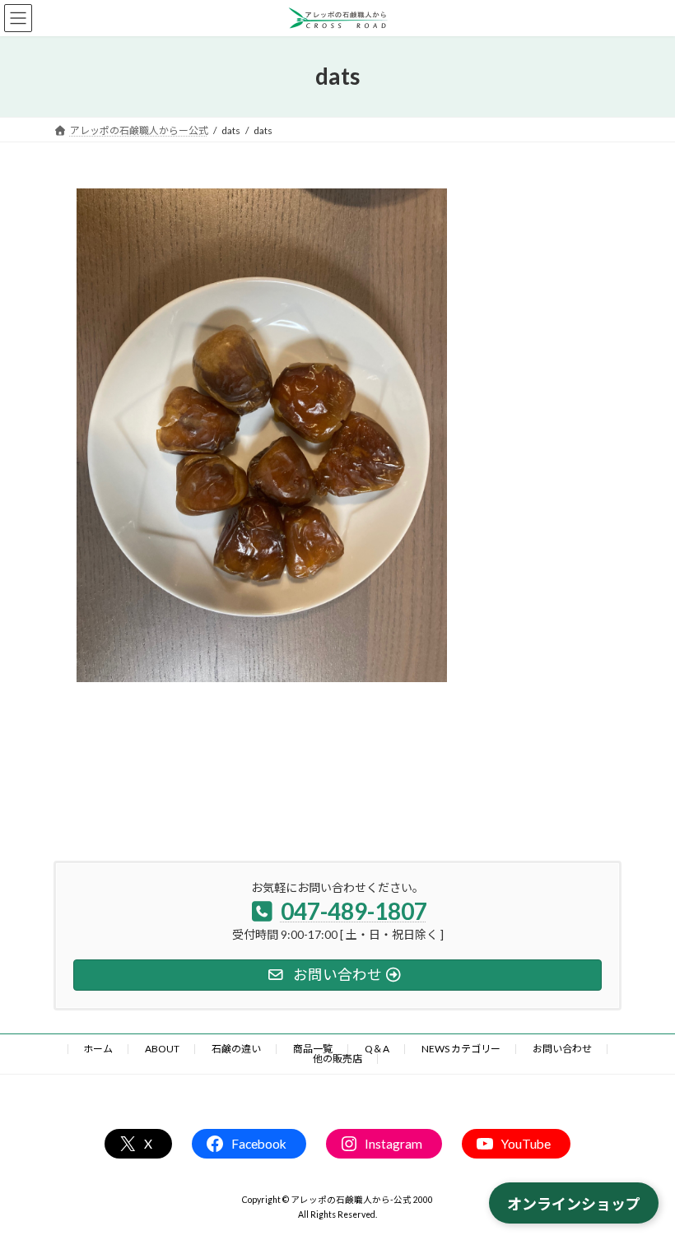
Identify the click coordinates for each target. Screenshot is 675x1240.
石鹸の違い (236, 1049)
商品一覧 (313, 1049)
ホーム (98, 1049)
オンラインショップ (573, 1204)
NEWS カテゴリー (460, 1049)
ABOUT (162, 1049)
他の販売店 (337, 1058)
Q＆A (377, 1049)
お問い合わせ (562, 1049)
